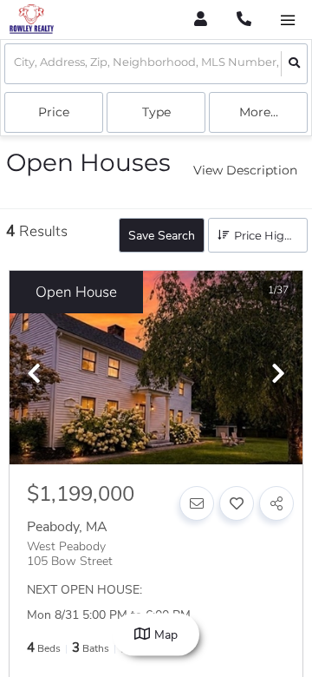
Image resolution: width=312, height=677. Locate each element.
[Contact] (196, 503)
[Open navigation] (287, 20)
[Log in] (200, 19)
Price (53, 112)
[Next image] (278, 375)
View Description (245, 170)
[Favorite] (236, 503)
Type (156, 112)
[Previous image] (34, 375)
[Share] (276, 503)
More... (258, 112)
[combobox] (15, 64)
